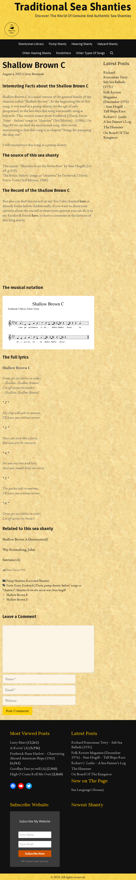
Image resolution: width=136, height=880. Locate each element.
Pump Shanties (15, 581)
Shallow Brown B (17, 595)
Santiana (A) (11, 559)
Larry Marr (18, 742)
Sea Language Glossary (87, 789)
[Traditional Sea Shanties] (11, 29)
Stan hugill (59, 590)
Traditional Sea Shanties (72, 6)
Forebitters (63, 53)
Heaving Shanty (81, 44)
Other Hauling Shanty (36, 53)
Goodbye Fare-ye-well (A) (28, 768)
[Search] (111, 53)
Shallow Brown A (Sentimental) (25, 539)
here (83, 201)
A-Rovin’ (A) (19, 747)
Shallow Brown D (17, 599)
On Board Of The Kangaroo (116, 135)
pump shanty (52, 585)
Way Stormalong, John (18, 549)
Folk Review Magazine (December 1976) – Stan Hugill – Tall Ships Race (116, 102)
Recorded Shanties (37, 581)
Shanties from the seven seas (33, 590)
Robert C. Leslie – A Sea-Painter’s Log (117, 119)
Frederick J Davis (32, 585)
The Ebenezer (113, 127)
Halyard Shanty (107, 44)
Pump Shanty (58, 44)
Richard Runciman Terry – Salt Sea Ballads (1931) (116, 79)
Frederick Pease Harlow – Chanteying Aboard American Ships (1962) (37, 756)
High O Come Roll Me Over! (31, 774)
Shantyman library (31, 44)
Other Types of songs (90, 53)
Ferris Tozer (13, 585)
